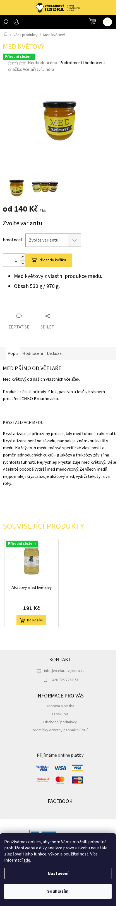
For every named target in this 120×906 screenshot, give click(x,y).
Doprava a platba (60, 706)
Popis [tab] (13, 353)
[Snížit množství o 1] (22, 263)
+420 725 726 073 (64, 680)
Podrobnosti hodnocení (82, 63)
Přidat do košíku (52, 260)
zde (26, 860)
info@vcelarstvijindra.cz (64, 671)
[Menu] (107, 21)
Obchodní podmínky (60, 722)
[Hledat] (5, 21)
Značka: (31, 69)
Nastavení (58, 873)
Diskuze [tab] (54, 353)
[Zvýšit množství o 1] (22, 257)
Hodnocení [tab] (32, 353)
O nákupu (60, 714)
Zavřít (34, 306)
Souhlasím (58, 891)
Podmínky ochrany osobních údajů (60, 730)
